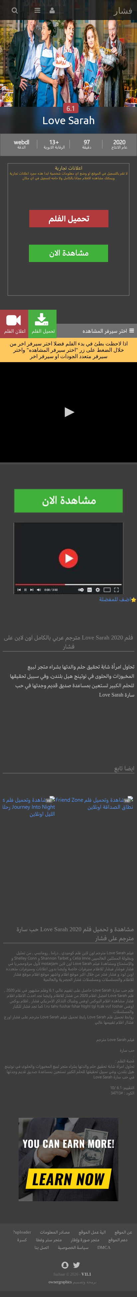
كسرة (22, 1240)
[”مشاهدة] (94, 806)
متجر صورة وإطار (85, 1240)
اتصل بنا (42, 1247)
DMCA (103, 1247)
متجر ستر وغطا (49, 1240)
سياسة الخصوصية (73, 1247)
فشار (123, 10)
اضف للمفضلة (115, 598)
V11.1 (86, 1274)
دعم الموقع (117, 1240)
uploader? (22, 1232)
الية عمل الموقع (92, 1232)
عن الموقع (123, 1232)
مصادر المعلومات (55, 1232)
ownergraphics (60, 1282)
